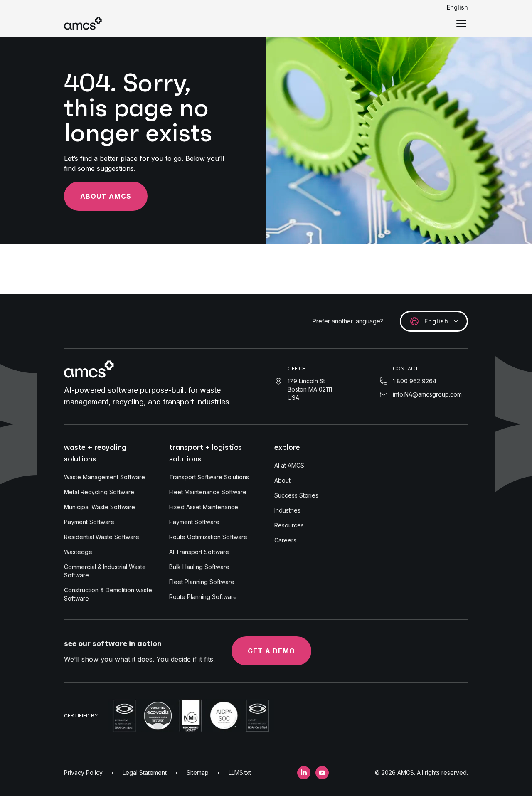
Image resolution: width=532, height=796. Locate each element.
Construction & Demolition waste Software (108, 594)
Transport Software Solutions (209, 477)
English (457, 7)
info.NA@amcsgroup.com (427, 394)
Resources (289, 525)
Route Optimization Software (208, 536)
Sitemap (198, 772)
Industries (287, 510)
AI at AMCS (289, 465)
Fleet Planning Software (201, 581)
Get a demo (271, 651)
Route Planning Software (203, 596)
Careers (285, 540)
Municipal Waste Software (99, 506)
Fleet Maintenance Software (207, 491)
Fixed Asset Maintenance (203, 506)
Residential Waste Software (101, 536)
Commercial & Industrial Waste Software (105, 571)
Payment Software (89, 521)
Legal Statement (145, 772)
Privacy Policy (83, 772)
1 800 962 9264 (414, 380)
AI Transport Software (199, 551)
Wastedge (78, 551)
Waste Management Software (104, 477)
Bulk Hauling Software (199, 566)
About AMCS (105, 196)
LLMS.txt (240, 772)
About (282, 480)
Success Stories (296, 495)
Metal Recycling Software (99, 491)
